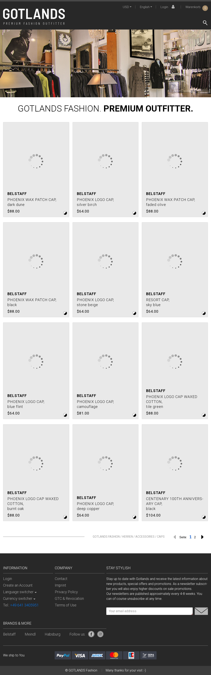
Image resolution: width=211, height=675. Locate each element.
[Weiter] (202, 537)
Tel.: (21, 605)
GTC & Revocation (69, 598)
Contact (61, 578)
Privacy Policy (66, 592)
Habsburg (52, 634)
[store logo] (34, 17)
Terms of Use (65, 605)
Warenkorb (195, 7)
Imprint (60, 585)
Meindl (30, 634)
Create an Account (18, 585)
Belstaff (9, 634)
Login (164, 7)
